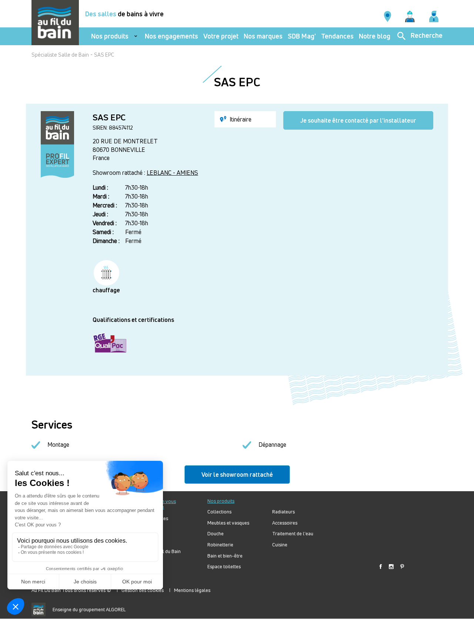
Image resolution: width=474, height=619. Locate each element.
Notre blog (374, 36)
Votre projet (220, 36)
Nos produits (109, 36)
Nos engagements (171, 36)
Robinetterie (220, 544)
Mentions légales (192, 590)
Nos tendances (152, 518)
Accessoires (284, 522)
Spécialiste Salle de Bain (60, 54)
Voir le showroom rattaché (237, 474)
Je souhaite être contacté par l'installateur (358, 120)
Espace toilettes (224, 566)
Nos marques (263, 36)
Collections (219, 511)
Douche (215, 533)
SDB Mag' (302, 36)
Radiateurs (283, 511)
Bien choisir (149, 540)
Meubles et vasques (228, 522)
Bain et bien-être (225, 555)
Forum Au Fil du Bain (159, 551)
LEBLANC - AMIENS (172, 173)
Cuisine (279, 544)
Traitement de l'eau (292, 533)
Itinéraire (239, 119)
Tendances (337, 36)
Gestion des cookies (142, 590)
